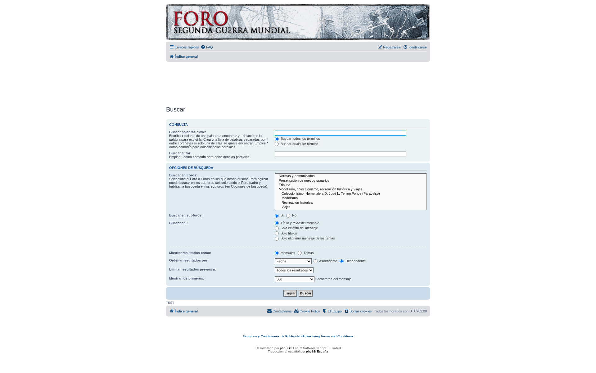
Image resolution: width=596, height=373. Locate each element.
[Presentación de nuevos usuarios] (350, 181)
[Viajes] (350, 207)
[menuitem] (207, 47)
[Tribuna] (350, 185)
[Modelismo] (350, 198)
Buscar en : (178, 223)
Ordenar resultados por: (189, 260)
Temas (308, 253)
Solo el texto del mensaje (299, 228)
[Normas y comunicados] (350, 176)
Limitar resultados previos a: (192, 269)
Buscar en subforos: (186, 215)
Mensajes (287, 253)
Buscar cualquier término (299, 144)
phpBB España (317, 351)
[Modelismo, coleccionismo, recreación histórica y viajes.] (350, 189)
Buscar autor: (180, 153)
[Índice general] (256, 22)
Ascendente (327, 261)
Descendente (355, 261)
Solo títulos (288, 233)
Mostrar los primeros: (186, 278)
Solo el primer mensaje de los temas (307, 238)
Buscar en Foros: (183, 175)
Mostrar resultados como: (190, 253)
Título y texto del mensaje (299, 223)
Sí (282, 215)
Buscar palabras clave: (187, 132)
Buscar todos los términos (300, 138)
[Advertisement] (298, 81)
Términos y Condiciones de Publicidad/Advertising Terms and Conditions (298, 336)
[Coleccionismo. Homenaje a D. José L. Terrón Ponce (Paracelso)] (350, 194)
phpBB (285, 348)
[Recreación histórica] (350, 203)
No (293, 215)
